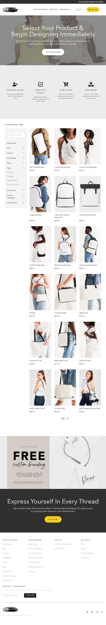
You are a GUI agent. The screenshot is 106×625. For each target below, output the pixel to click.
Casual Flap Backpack (87, 215)
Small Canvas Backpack (88, 265)
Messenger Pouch (61, 361)
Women (5, 553)
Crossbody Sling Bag (62, 167)
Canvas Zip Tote (36, 361)
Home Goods (7, 580)
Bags (21, 125)
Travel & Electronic (13, 184)
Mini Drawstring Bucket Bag (89, 408)
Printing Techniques (36, 567)
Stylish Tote (83, 313)
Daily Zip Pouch (85, 361)
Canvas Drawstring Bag (88, 167)
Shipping (32, 571)
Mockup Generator (36, 558)
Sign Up (94, 9)
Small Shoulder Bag (37, 265)
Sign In (80, 9)
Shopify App (33, 544)
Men (4, 549)
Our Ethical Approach (63, 544)
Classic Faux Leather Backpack (62, 216)
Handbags (10, 176)
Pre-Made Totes (12, 180)
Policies (83, 549)
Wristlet (32, 313)
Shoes (4, 562)
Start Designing (51, 52)
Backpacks (10, 172)
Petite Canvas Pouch (37, 408)
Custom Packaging (9, 576)
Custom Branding (35, 549)
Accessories (6, 571)
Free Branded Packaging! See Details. (91, 2)
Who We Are (59, 549)
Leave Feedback (87, 553)
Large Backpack (36, 215)
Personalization (34, 562)
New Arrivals (7, 544)
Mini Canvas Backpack (63, 265)
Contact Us (85, 558)
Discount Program (35, 553)
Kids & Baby (6, 558)
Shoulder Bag (60, 408)
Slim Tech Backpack (37, 167)
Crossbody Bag (60, 313)
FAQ (82, 544)
